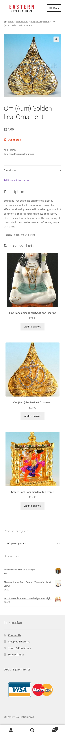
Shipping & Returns (19, 641)
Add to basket (32, 326)
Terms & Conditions (19, 648)
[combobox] (32, 543)
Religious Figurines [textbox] (31, 543)
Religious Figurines (39, 21)
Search (32, 730)
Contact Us (14, 635)
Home (11, 21)
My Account (11, 730)
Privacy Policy (16, 654)
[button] (56, 39)
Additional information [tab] (17, 180)
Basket (50, 727)
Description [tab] (10, 170)
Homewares (22, 21)
